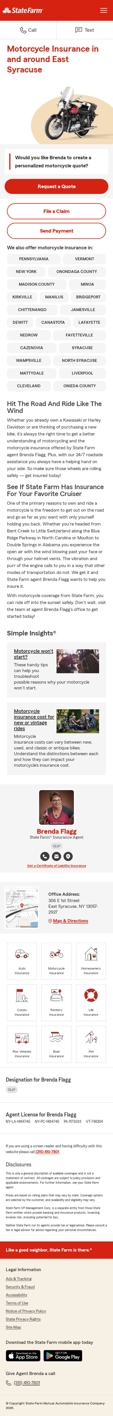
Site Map (13, 1327)
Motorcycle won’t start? (33, 653)
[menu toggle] (104, 10)
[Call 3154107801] (45, 856)
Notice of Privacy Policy (26, 1311)
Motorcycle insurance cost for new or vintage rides (34, 719)
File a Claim (56, 211)
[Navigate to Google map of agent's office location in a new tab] (68, 856)
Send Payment (56, 230)
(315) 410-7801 (47, 1152)
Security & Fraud (20, 1287)
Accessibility (16, 1295)
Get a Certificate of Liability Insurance (56, 865)
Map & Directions (70, 921)
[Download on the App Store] (23, 1355)
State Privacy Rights (23, 1319)
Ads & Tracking (19, 1279)
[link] (28, 10)
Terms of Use (17, 1303)
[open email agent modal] (56, 857)
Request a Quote (57, 186)
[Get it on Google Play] (62, 1355)
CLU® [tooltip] (56, 846)
